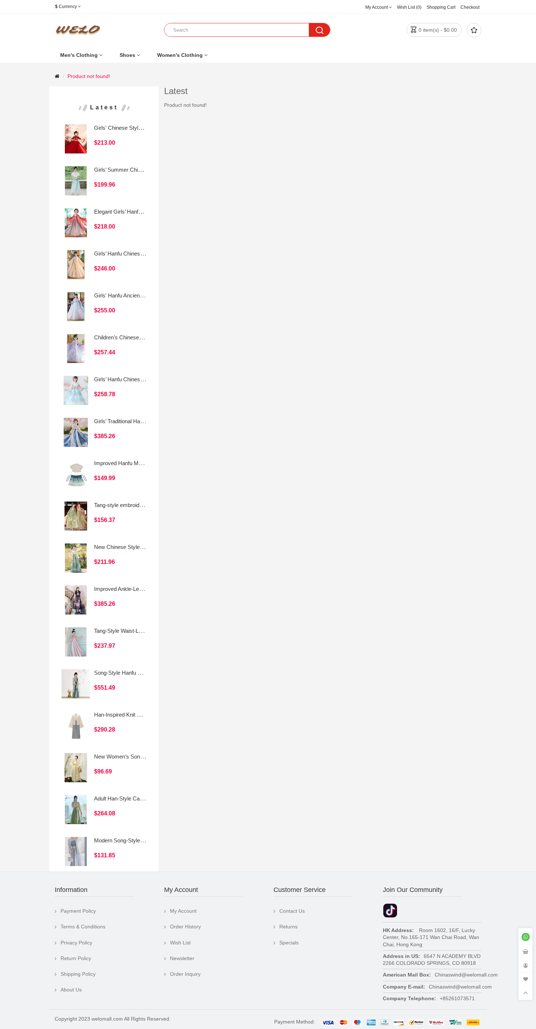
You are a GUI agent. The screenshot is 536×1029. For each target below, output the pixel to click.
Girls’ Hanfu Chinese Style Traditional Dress (146, 379)
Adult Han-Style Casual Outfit (129, 798)
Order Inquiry (185, 974)
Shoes (127, 55)
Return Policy (76, 958)
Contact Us (292, 911)
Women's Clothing (180, 55)
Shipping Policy (78, 974)
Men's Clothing (79, 55)
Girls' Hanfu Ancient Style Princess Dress (143, 295)
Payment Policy (78, 911)
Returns (288, 926)
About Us (71, 990)
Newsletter (182, 958)
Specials (289, 943)
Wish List (180, 943)
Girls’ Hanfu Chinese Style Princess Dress (144, 253)
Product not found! (88, 76)
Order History (185, 926)
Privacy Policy (76, 943)
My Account (183, 911)
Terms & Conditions (83, 926)
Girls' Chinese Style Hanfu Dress (133, 128)
